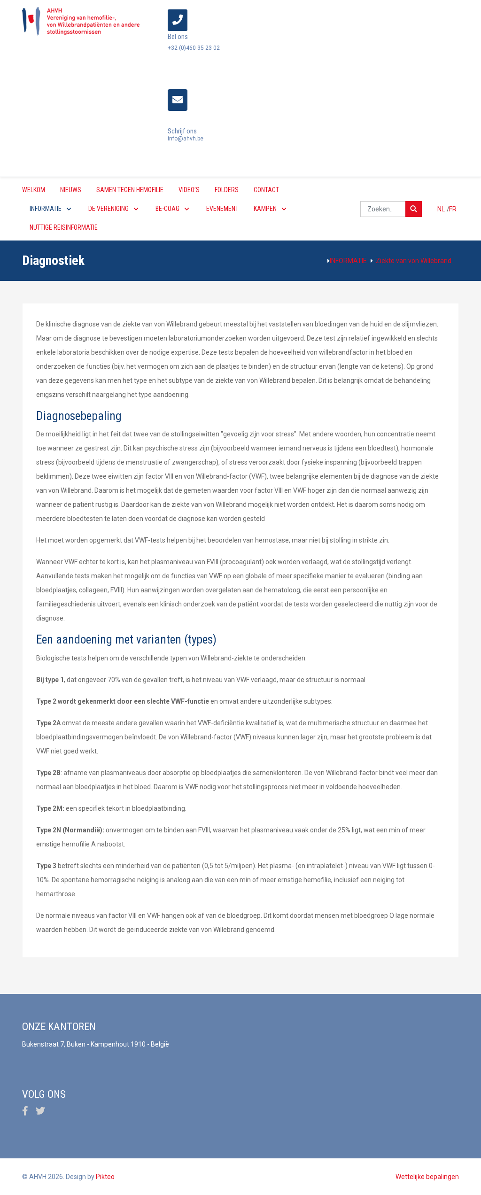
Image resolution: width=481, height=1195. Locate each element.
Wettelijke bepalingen (427, 1176)
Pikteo (105, 1176)
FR (453, 209)
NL (441, 209)
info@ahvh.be (185, 138)
